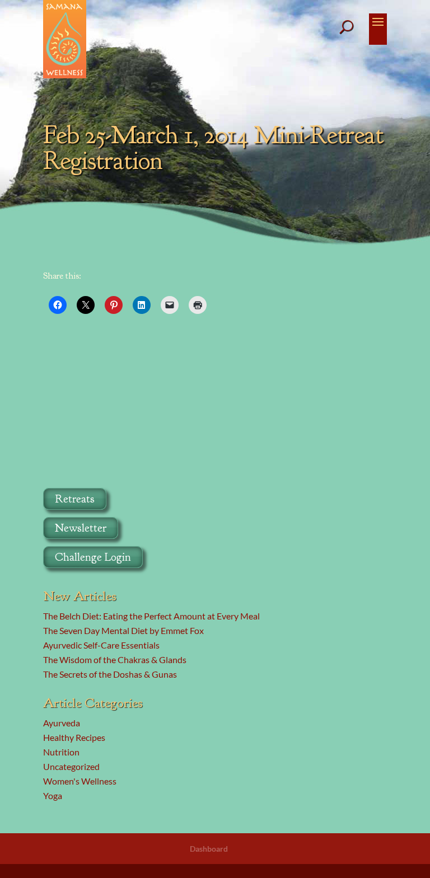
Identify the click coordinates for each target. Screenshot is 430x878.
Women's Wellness (79, 781)
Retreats (75, 499)
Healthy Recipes (74, 737)
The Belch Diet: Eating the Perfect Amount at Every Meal (151, 616)
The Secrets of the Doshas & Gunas (110, 674)
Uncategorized (71, 766)
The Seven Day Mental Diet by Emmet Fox (123, 630)
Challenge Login (93, 557)
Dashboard (209, 848)
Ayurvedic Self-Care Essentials (101, 645)
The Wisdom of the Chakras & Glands (114, 659)
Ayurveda (61, 722)
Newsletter (80, 528)
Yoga (52, 795)
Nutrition (61, 751)
